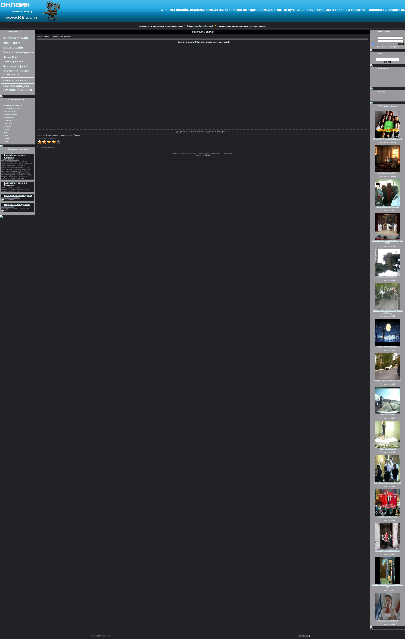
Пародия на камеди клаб (17, 204)
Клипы (6, 141)
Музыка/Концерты (10, 111)
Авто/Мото (7, 120)
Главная (40, 36)
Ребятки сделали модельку (18, 195)
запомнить (378, 44)
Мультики (7, 126)
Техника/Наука (9, 117)
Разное (6, 138)
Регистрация (200, 155)
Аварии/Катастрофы (11, 108)
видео (47, 36)
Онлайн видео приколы (12, 105)
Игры (5, 132)
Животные (7, 123)
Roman (77, 135)
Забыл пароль (381, 47)
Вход (208, 155)
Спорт (5, 135)
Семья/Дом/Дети (10, 114)
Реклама (6, 129)
